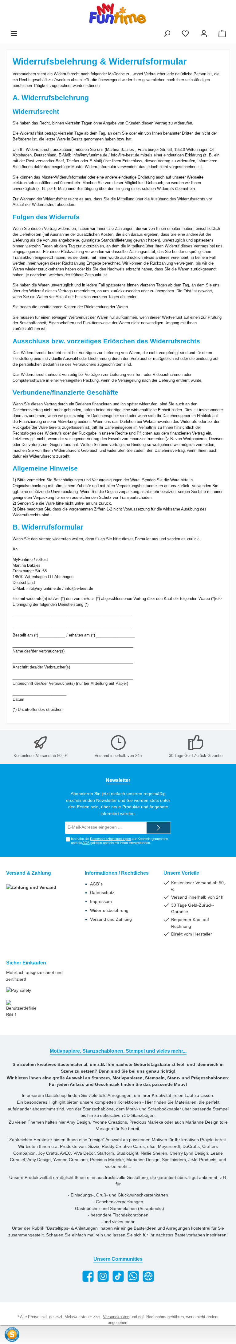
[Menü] (14, 34)
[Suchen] (167, 34)
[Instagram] (103, 1276)
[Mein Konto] (203, 34)
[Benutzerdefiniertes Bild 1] (21, 1009)
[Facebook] (88, 1276)
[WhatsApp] (133, 1276)
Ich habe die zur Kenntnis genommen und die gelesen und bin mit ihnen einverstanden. (119, 841)
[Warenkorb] (222, 34)
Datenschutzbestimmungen (110, 839)
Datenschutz (102, 892)
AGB (85, 843)
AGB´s (96, 883)
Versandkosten (116, 1317)
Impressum (101, 901)
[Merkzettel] (185, 34)
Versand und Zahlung (111, 919)
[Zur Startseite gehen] (118, 14)
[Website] (148, 1276)
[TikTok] (118, 1276)
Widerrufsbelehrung (109, 910)
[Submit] (158, 828)
